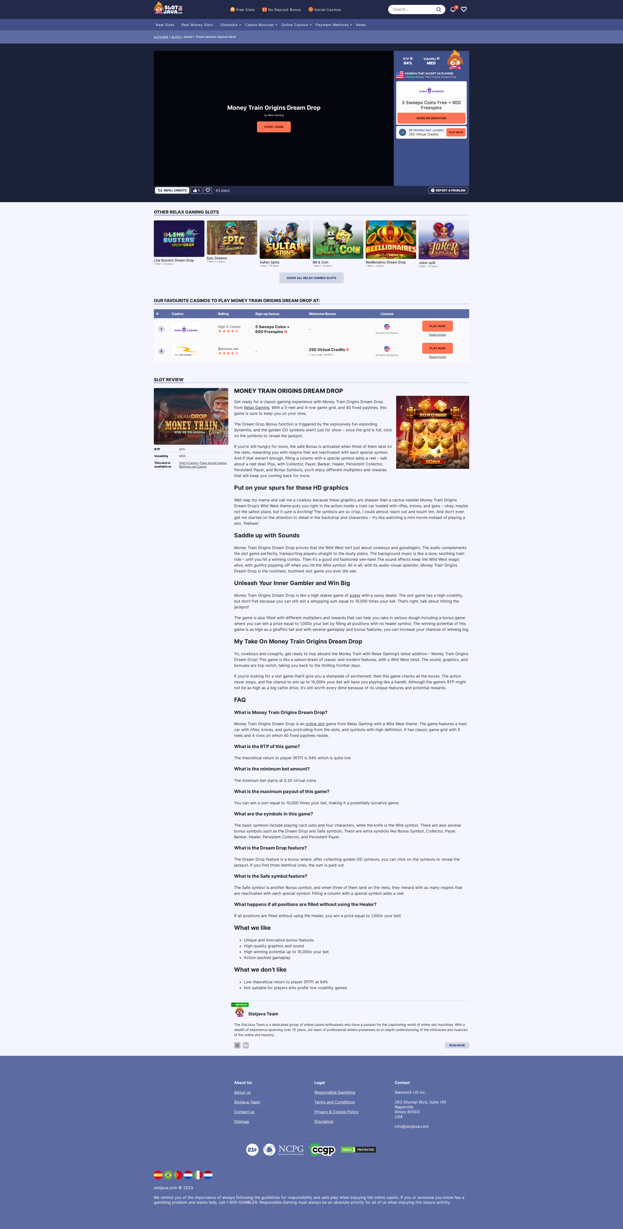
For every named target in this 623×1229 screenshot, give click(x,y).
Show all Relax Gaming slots (311, 278)
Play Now (456, 132)
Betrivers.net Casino (193, 466)
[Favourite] (207, 190)
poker (355, 595)
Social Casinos (327, 10)
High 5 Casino (188, 463)
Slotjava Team (247, 1102)
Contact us (244, 1111)
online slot (315, 723)
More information (431, 118)
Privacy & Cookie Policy (336, 1111)
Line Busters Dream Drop (174, 260)
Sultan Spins (270, 262)
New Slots (165, 25)
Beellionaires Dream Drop (386, 262)
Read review (437, 334)
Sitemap (241, 1121)
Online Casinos (294, 25)
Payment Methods (332, 25)
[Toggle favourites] (463, 9)
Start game (274, 127)
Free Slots (245, 10)
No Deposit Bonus (284, 10)
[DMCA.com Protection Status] (358, 1150)
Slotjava (161, 37)
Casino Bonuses (259, 25)
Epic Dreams (217, 258)
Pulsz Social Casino (213, 463)
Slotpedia (229, 25)
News (361, 25)
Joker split (427, 263)
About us (242, 1092)
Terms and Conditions (334, 1102)
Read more (457, 1045)
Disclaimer (324, 1121)
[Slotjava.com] (168, 9)
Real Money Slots (197, 25)
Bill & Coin (320, 262)
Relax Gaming (276, 115)
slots (176, 37)
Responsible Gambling (334, 1092)
